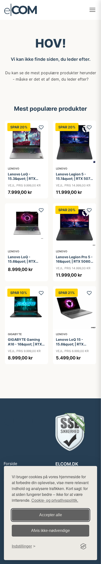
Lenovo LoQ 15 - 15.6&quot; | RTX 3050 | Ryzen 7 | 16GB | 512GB (74, 346)
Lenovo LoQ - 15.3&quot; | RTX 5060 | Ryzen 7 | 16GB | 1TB (26, 181)
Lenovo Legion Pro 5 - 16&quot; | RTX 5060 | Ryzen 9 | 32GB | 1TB (74, 261)
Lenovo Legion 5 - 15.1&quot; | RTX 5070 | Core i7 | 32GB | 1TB (74, 178)
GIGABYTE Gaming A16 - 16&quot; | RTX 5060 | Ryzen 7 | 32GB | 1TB (26, 346)
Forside (10, 463)
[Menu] (92, 10)
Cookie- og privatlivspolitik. (54, 500)
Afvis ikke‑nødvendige (50, 530)
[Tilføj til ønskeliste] (41, 127)
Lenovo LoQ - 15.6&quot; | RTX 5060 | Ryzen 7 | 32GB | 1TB (26, 263)
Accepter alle (50, 515)
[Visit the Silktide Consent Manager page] (83, 546)
